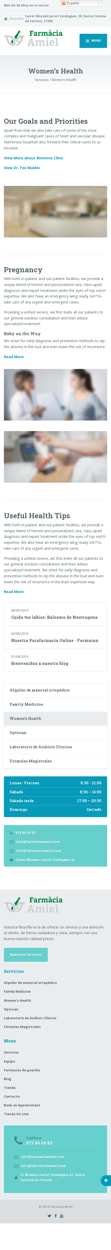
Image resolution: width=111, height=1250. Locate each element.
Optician (18, 732)
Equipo (9, 1061)
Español (72, 3)
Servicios (11, 1052)
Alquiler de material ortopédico (40, 690)
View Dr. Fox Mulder (22, 167)
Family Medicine (26, 704)
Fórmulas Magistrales (31, 761)
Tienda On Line (16, 1114)
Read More (14, 356)
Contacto (12, 1096)
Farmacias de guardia (22, 1070)
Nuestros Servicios (26, 954)
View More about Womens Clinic (34, 157)
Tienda (9, 1087)
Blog (7, 1079)
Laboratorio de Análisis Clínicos (41, 746)
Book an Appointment (22, 1105)
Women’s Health (25, 718)
